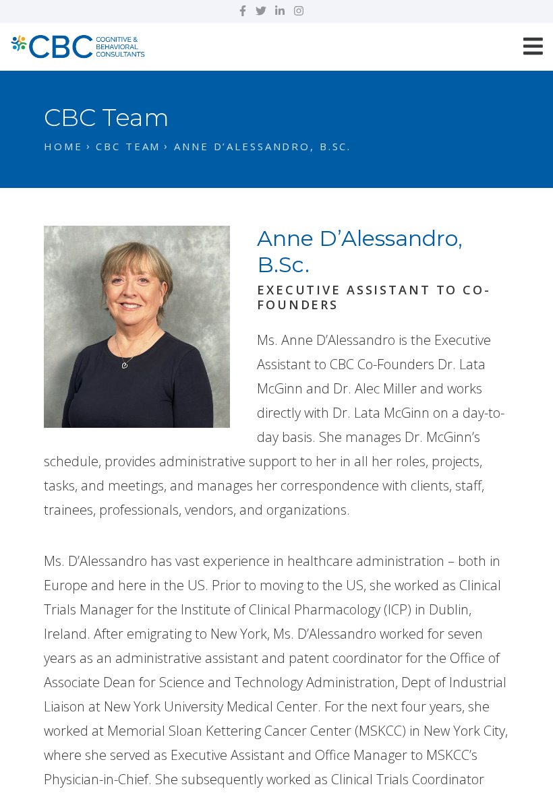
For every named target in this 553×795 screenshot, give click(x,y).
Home (63, 146)
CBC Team (128, 146)
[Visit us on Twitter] (261, 10)
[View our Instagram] (298, 10)
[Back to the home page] (77, 45)
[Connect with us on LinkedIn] (280, 10)
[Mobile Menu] (533, 46)
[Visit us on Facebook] (242, 10)
